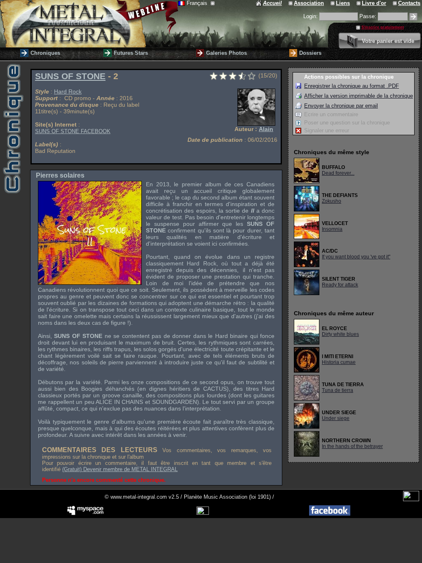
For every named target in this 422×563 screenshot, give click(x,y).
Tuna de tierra (337, 390)
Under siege (335, 418)
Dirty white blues (340, 334)
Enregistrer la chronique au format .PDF (351, 86)
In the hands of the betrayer (352, 446)
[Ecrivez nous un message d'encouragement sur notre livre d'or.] (359, 3)
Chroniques (45, 53)
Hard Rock (68, 91)
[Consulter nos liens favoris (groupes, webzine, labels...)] (333, 3)
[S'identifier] (413, 17)
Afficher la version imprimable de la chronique (358, 96)
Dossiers (310, 53)
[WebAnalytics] (411, 499)
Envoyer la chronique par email (341, 106)
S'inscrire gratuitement (382, 27)
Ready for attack (340, 285)
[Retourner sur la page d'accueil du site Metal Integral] (89, 23)
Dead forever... (338, 173)
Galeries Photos (226, 53)
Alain (266, 129)
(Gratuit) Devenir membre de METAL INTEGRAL (120, 469)
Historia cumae (339, 362)
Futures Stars (131, 53)
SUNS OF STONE (70, 76)
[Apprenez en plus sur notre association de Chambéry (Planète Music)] (291, 3)
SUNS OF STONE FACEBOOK (72, 131)
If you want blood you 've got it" (356, 257)
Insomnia (332, 229)
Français (198, 3)
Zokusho (331, 201)
